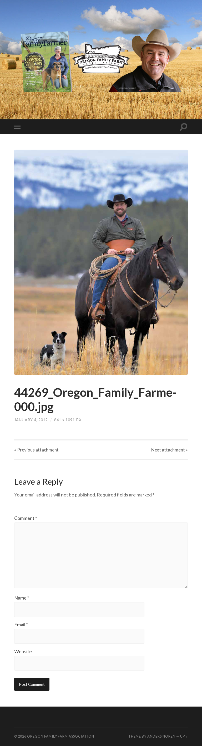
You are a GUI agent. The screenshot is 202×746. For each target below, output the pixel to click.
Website (23, 651)
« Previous (36, 450)
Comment (25, 518)
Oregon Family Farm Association (60, 736)
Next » (169, 450)
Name (21, 597)
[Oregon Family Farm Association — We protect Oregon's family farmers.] (101, 59)
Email (21, 624)
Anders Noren (161, 736)
